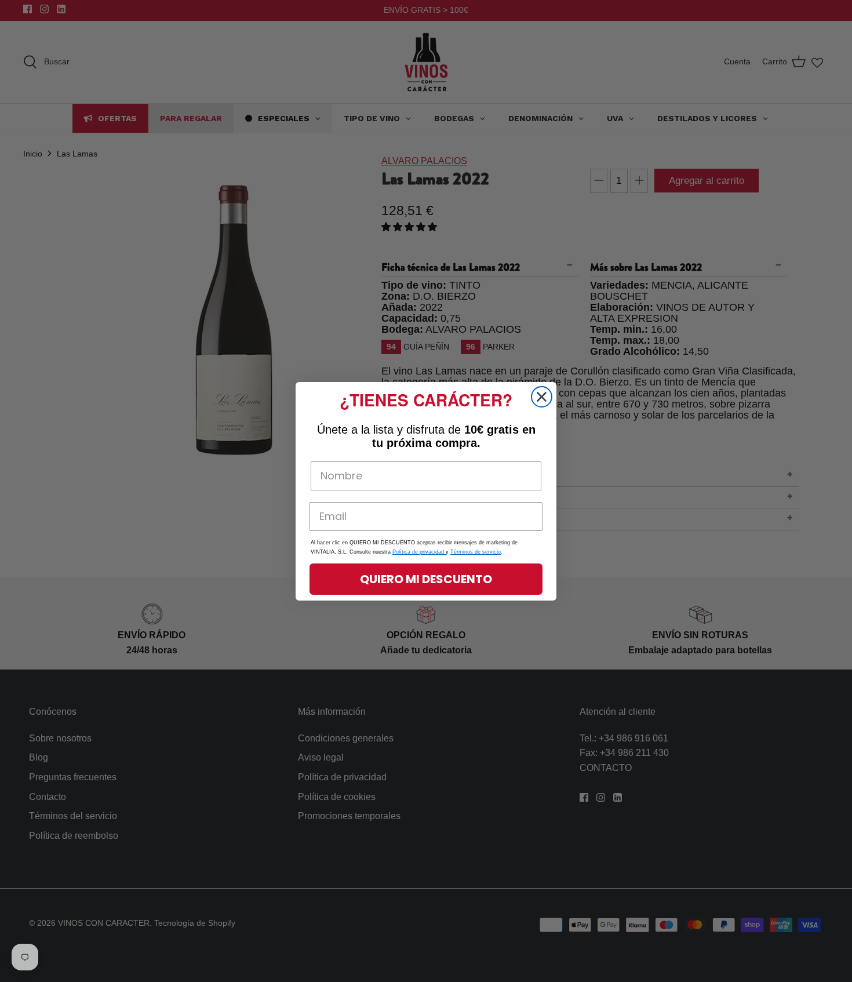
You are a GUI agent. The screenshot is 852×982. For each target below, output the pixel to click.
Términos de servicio (475, 552)
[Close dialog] (541, 397)
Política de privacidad (419, 552)
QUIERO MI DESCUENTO (426, 579)
